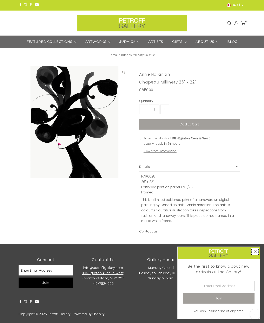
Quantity (146, 101)
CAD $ (236, 5)
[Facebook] (20, 5)
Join (45, 282)
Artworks (96, 42)
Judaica (127, 42)
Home (113, 55)
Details (144, 166)
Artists (155, 42)
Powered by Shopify (89, 314)
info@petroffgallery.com (103, 267)
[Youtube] (37, 5)
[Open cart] (243, 23)
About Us (205, 42)
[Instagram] (25, 5)
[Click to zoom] (123, 72)
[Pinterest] (31, 5)
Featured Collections (50, 42)
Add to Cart (189, 124)
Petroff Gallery (59, 314)
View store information (160, 151)
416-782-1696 (103, 283)
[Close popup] (255, 251)
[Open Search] (229, 23)
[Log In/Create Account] (236, 23)
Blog (232, 42)
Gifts (178, 42)
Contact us (148, 231)
